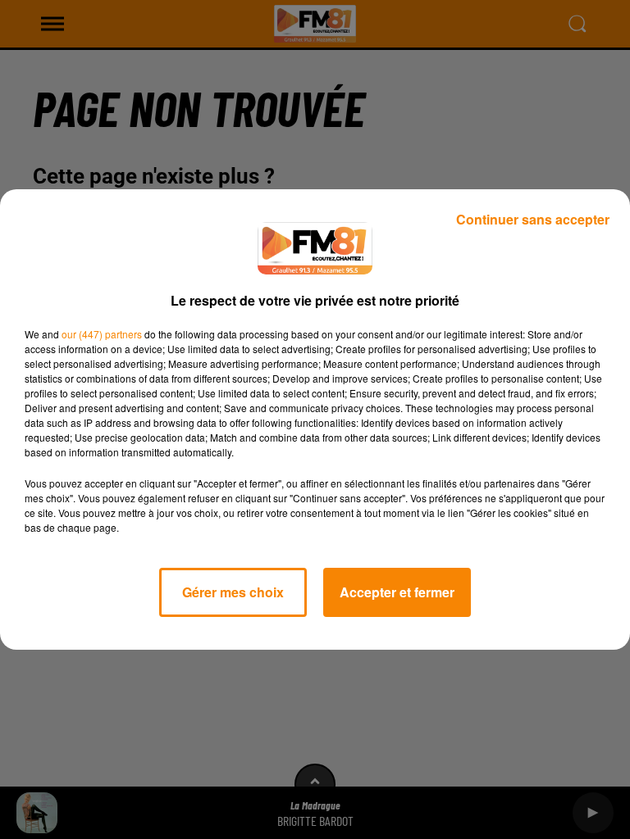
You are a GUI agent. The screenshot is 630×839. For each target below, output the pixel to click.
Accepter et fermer (397, 592)
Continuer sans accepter (532, 219)
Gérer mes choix (233, 592)
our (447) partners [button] (102, 334)
